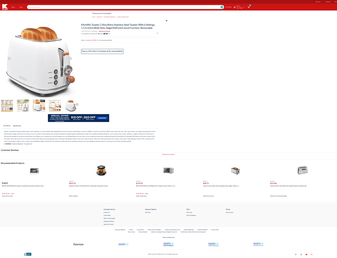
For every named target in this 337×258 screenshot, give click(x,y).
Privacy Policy (215, 229)
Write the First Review (104, 31)
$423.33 (72, 183)
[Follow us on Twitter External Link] (301, 254)
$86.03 (205, 181)
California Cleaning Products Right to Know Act (164, 232)
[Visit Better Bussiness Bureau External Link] (27, 254)
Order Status (107, 215)
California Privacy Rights (154, 229)
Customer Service (109, 209)
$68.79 (206, 183)
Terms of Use (131, 232)
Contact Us (107, 212)
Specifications (17, 125)
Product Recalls (143, 232)
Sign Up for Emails (109, 224)
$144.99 (5, 183)
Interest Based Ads (189, 229)
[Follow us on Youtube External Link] (306, 254)
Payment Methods (202, 229)
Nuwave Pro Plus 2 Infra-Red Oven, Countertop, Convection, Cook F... (89, 186)
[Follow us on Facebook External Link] (296, 254)
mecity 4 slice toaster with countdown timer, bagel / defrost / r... (221, 186)
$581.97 (71, 181)
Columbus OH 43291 (91, 40)
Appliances (99, 17)
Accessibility (140, 229)
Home (93, 17)
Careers (131, 229)
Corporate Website (120, 229)
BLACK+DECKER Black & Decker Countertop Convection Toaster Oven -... (23, 186)
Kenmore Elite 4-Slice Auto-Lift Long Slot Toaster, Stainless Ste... (288, 186)
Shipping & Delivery (109, 221)
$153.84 (273, 183)
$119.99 (139, 183)
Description (7, 125)
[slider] (6, 192)
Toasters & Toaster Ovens (123, 17)
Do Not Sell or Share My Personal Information (193, 232)
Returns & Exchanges (109, 218)
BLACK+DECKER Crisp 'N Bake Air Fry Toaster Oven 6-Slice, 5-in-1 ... (156, 186)
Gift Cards (148, 212)
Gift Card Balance (191, 215)
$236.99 (272, 181)
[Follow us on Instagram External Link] (311, 254)
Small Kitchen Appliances (109, 17)
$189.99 (138, 181)
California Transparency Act (172, 229)
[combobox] (125, 7)
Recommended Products (12, 163)
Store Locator (229, 212)
